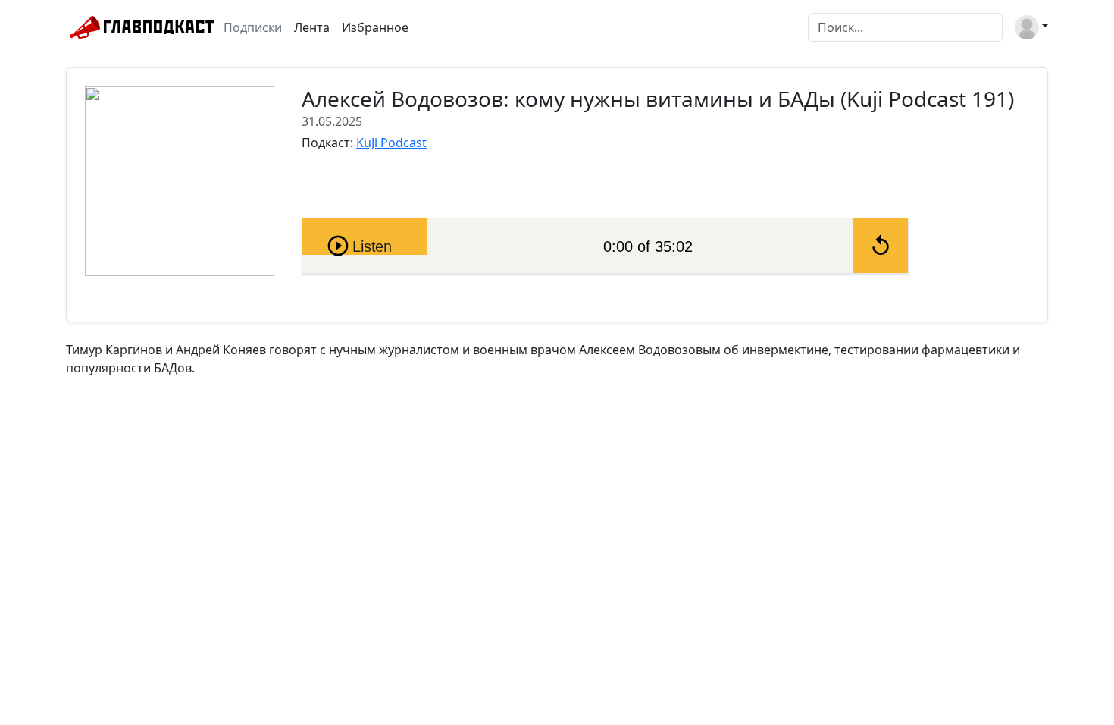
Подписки (253, 27)
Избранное (375, 27)
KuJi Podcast (391, 142)
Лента (312, 27)
